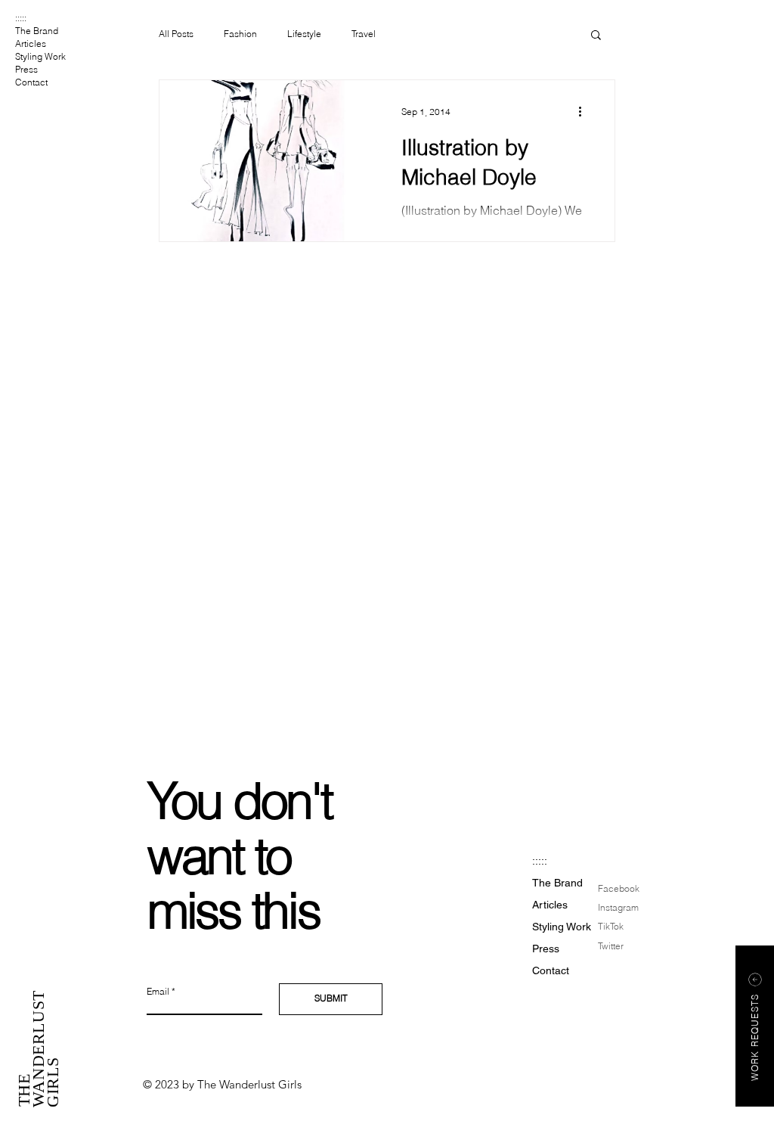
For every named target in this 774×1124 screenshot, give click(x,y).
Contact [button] (31, 82)
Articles (30, 43)
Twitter (611, 946)
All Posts (176, 33)
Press (26, 69)
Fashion (240, 33)
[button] (596, 36)
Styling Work (40, 56)
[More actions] (585, 111)
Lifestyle (304, 33)
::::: (20, 17)
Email (158, 991)
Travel (363, 33)
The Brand (36, 30)
